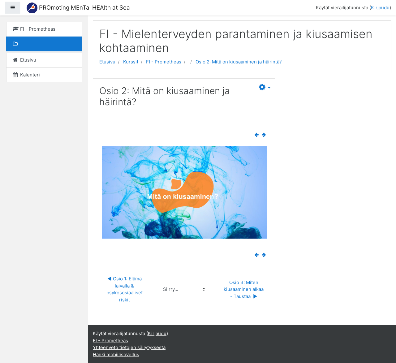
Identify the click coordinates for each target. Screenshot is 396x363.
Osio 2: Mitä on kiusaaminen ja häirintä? (239, 62)
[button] (264, 88)
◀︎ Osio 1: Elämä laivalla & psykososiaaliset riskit (125, 289)
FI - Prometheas (163, 62)
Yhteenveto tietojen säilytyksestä (129, 347)
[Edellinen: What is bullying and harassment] (257, 135)
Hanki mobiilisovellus (116, 354)
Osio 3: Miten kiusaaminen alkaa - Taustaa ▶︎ (244, 289)
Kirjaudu (380, 8)
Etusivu (107, 62)
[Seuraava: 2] (265, 135)
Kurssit (130, 62)
